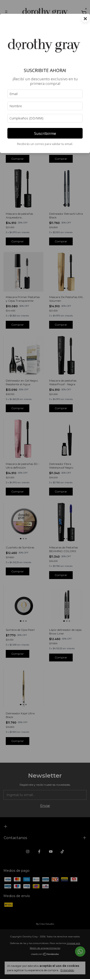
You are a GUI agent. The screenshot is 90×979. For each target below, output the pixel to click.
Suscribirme (45, 133)
